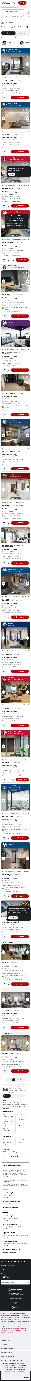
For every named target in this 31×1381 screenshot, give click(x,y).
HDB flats (3, 1330)
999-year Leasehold (14, 1204)
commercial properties (7, 1332)
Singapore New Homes (8, 1357)
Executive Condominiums (13, 1330)
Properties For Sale (7, 1348)
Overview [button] (6, 1096)
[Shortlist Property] (27, 56)
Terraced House (15, 1174)
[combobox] (15, 11)
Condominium (6, 1173)
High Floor (5, 1210)
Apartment (14, 1173)
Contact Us (4, 1269)
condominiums (15, 1328)
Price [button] (21, 1096)
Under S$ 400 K (6, 1227)
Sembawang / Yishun (22, 1235)
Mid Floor (11, 1210)
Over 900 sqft (15, 1218)
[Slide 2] (12, 181)
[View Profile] (15, 50)
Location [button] (14, 1096)
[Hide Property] (23, 56)
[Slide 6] (18, 958)
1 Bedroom (10, 1195)
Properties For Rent (7, 1352)
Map (23, 33)
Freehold (4, 1204)
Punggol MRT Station (22, 1243)
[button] (2, 22)
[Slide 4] (16, 181)
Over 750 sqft (6, 1218)
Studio (4, 1195)
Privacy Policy (16, 1369)
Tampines (5, 1252)
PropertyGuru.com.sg (7, 1313)
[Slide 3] (14, 181)
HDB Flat (20, 1172)
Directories (4, 1344)
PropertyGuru (5, 1340)
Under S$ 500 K (16, 1227)
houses (23, 1330)
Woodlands (13, 1252)
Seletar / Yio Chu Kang (8, 1235)
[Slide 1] (11, 958)
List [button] (10, 33)
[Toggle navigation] (28, 3)
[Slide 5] (17, 181)
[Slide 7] (20, 235)
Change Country (6, 1274)
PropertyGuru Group (7, 1266)
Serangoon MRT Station (9, 1243)
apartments (23, 1328)
